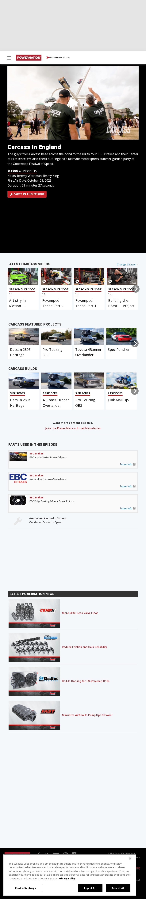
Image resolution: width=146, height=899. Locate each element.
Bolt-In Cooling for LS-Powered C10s (86, 681)
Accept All (118, 888)
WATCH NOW (60, 57)
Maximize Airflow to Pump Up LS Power (87, 715)
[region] (69, 875)
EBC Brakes (36, 453)
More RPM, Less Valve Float (80, 613)
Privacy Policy (67, 878)
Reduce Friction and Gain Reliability (84, 647)
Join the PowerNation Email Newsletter (73, 428)
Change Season (126, 264)
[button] (9, 58)
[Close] (130, 858)
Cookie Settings (25, 888)
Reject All (90, 888)
